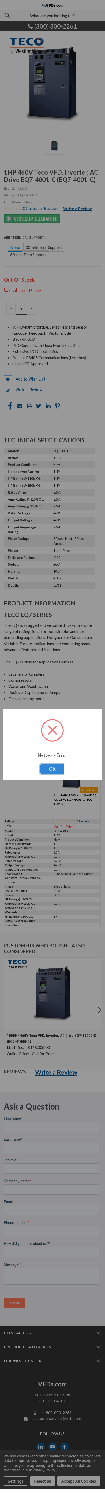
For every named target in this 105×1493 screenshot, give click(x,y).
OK (52, 769)
